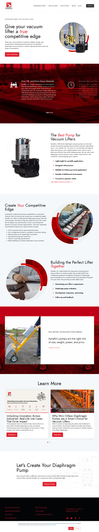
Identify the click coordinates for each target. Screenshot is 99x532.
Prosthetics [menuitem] (9, 514)
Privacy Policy (53, 524)
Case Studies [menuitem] (39, 511)
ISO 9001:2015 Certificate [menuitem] (43, 514)
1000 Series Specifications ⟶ (61, 182)
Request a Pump (49, 484)
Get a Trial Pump (12, 54)
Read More (11, 435)
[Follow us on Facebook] (75, 518)
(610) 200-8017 (70, 514)
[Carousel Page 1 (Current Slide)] (47, 442)
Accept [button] (71, 528)
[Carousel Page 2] (49, 442)
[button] (41, 5)
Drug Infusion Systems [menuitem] (12, 507)
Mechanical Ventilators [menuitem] (12, 511)
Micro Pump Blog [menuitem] (41, 507)
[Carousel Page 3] (51, 442)
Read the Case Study (55, 347)
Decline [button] (77, 528)
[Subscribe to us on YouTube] (71, 518)
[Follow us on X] (79, 518)
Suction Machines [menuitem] (11, 518)
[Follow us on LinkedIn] (67, 518)
